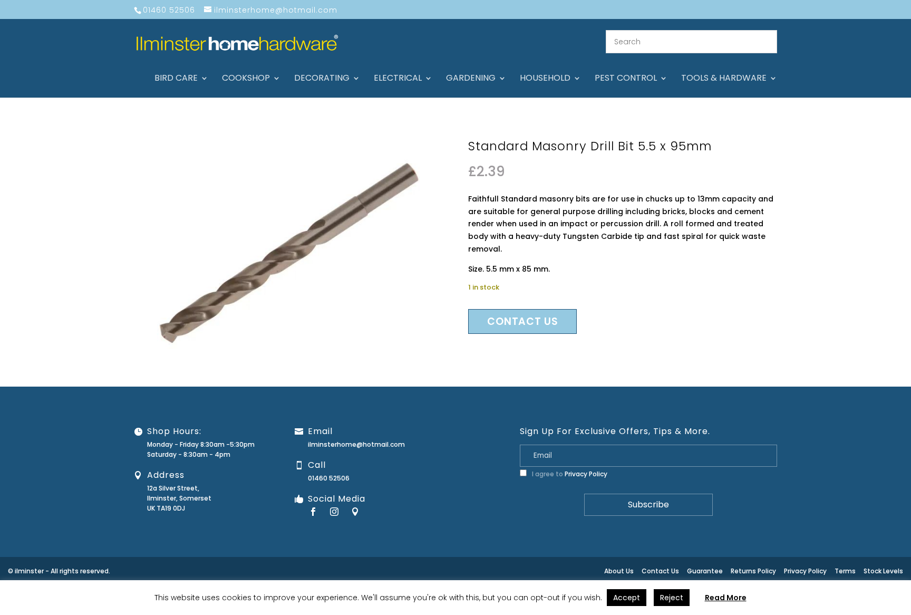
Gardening (471, 79)
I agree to (568, 473)
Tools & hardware (724, 79)
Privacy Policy (586, 473)
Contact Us (660, 570)
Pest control (626, 79)
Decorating (322, 79)
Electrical (398, 79)
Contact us (522, 321)
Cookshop (246, 79)
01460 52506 (329, 478)
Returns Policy (753, 570)
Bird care (176, 79)
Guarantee (705, 570)
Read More (726, 597)
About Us (619, 570)
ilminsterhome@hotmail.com (356, 444)
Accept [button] (626, 597)
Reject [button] (671, 597)
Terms (845, 570)
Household (545, 79)
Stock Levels (883, 570)
